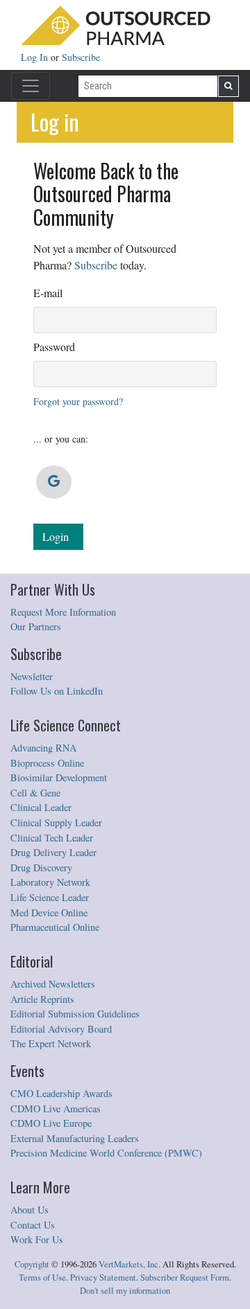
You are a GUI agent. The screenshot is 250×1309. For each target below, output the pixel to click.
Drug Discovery (41, 867)
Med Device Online (49, 912)
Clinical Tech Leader (51, 837)
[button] (54, 482)
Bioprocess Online (47, 762)
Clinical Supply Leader (56, 822)
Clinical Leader (41, 807)
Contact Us (32, 1224)
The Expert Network (50, 1043)
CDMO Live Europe (51, 1123)
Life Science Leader (49, 897)
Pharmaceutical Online (54, 927)
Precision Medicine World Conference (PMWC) (106, 1152)
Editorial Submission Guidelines (75, 1013)
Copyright (32, 1264)
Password (54, 346)
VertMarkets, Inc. (129, 1264)
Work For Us (36, 1239)
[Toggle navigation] (30, 86)
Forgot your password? (78, 401)
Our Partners (35, 626)
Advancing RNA (43, 747)
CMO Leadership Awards (61, 1093)
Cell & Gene (35, 792)
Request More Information (63, 611)
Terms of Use (42, 1277)
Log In (36, 57)
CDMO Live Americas (55, 1108)
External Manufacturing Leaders (74, 1138)
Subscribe (81, 57)
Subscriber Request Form (184, 1277)
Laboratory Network (50, 882)
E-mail (47, 292)
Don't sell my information (125, 1291)
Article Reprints (42, 999)
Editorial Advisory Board (61, 1028)
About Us (29, 1209)
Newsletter (31, 676)
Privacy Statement (103, 1277)
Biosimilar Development (58, 777)
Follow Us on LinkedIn (56, 690)
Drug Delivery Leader (53, 852)
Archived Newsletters (52, 983)
